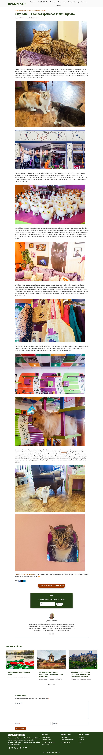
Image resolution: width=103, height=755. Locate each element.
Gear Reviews (46, 745)
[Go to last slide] (8, 666)
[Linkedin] (20, 747)
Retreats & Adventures (58, 2)
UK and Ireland (31, 10)
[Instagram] (9, 747)
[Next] (95, 666)
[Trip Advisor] (23, 747)
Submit (59, 604)
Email (55, 723)
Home (16, 10)
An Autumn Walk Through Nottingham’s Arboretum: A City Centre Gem (51, 674)
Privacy (57, 752)
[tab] (48, 684)
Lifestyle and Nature (48, 742)
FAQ (80, 742)
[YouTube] (26, 747)
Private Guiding (73, 2)
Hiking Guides (46, 739)
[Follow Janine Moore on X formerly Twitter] (50, 634)
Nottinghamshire (40, 10)
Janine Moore (20, 17)
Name (17, 723)
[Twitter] (15, 747)
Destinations (22, 10)
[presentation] (20, 659)
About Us (84, 2)
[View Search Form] (94, 3)
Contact (59, 5)
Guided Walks (43, 2)
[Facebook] (12, 747)
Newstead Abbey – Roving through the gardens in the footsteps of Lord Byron (80, 674)
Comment (18, 703)
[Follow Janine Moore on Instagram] (53, 634)
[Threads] (17, 747)
